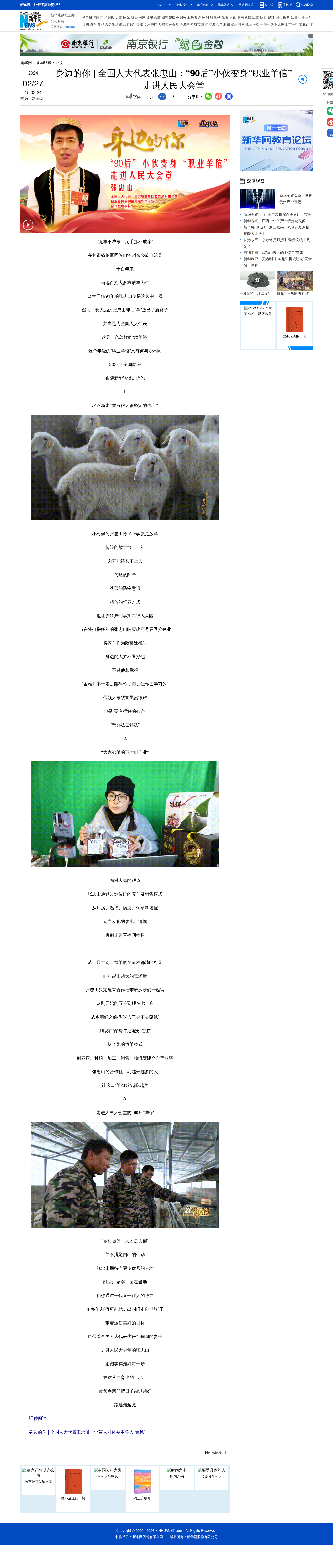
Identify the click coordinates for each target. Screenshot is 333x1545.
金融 (86, 24)
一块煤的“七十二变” (254, 293)
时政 (111, 17)
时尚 (241, 24)
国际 (126, 17)
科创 (209, 17)
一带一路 (267, 24)
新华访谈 (44, 63)
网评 (141, 17)
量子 (217, 17)
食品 (101, 24)
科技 (201, 17)
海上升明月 (142, 1498)
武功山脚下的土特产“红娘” (283, 252)
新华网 (26, 63)
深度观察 (255, 181)
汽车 (93, 24)
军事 (255, 17)
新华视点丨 (253, 221)
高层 (103, 17)
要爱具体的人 (211, 1476)
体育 (225, 17)
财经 (134, 17)
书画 (240, 17)
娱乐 (234, 24)
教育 (194, 17)
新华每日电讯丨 (256, 227)
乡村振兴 (165, 24)
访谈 (263, 17)
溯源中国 (186, 24)
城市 (197, 24)
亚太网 (279, 24)
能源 (212, 24)
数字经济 (136, 24)
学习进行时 (90, 17)
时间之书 (177, 1476)
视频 (271, 17)
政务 (286, 17)
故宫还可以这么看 (38, 1481)
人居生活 (111, 24)
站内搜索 (307, 4)
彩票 (226, 24)
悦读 (248, 24)
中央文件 (305, 17)
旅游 (204, 24)
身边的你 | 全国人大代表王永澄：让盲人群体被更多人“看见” (87, 1432)
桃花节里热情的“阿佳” (293, 293)
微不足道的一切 (73, 1498)
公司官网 (57, 21)
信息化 (124, 24)
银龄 (175, 24)
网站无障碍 (246, 4)
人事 (118, 17)
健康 (248, 17)
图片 (278, 17)
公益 (256, 24)
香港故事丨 (253, 240)
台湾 (157, 17)
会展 (219, 24)
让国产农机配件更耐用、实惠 (288, 214)
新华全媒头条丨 (292, 195)
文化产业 (306, 24)
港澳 (149, 17)
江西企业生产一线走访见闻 (284, 221)
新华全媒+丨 (254, 214)
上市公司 (292, 24)
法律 (294, 17)
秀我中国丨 (253, 252)
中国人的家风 (108, 1476)
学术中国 (150, 24)
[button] (28, 228)
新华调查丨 (253, 259)
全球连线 (183, 17)
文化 (232, 17)
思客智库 (168, 17)
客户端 (268, 4)
